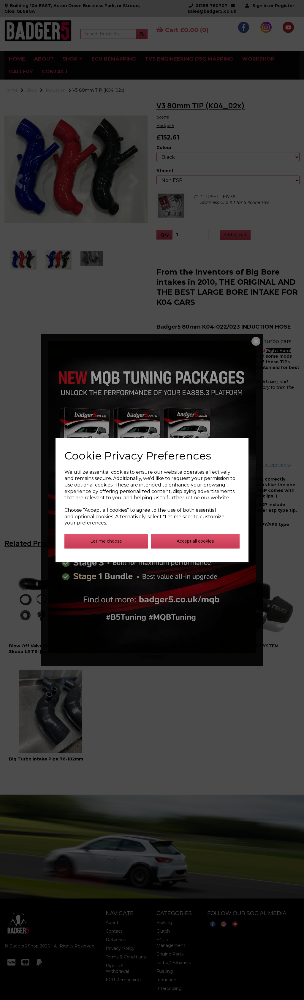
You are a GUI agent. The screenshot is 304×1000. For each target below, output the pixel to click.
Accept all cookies (195, 541)
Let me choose (106, 541)
